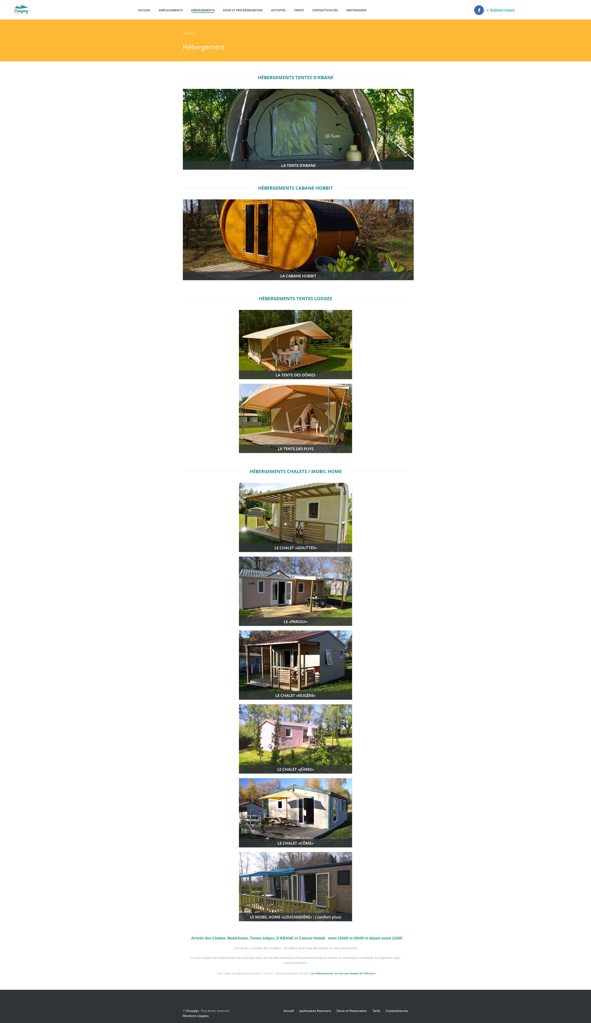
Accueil (144, 10)
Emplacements (171, 10)
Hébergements (203, 10)
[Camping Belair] (22, 13)
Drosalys (192, 1011)
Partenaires (356, 10)
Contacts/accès (325, 10)
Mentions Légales (196, 1016)
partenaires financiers (315, 1011)
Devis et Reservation (352, 1011)
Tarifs (299, 10)
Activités (278, 10)
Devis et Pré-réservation (243, 10)
